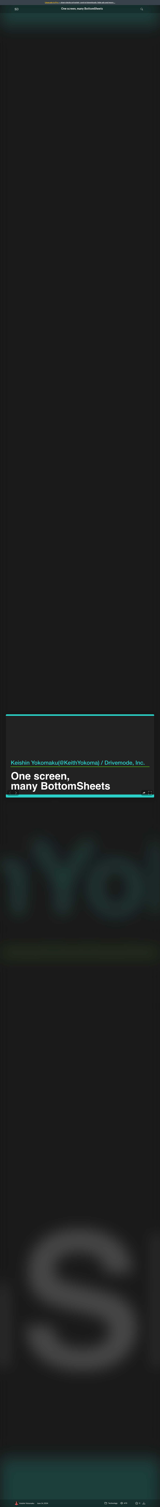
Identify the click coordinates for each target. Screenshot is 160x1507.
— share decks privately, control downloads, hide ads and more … (80, 2)
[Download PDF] (144, 1503)
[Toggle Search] (141, 9)
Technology (112, 1503)
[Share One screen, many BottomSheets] (131, 1503)
